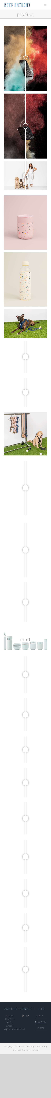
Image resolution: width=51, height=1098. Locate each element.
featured (41, 1022)
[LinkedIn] (23, 1015)
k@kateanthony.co (14, 1029)
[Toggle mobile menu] (45, 5)
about (41, 1015)
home (41, 1028)
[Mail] (28, 1015)
